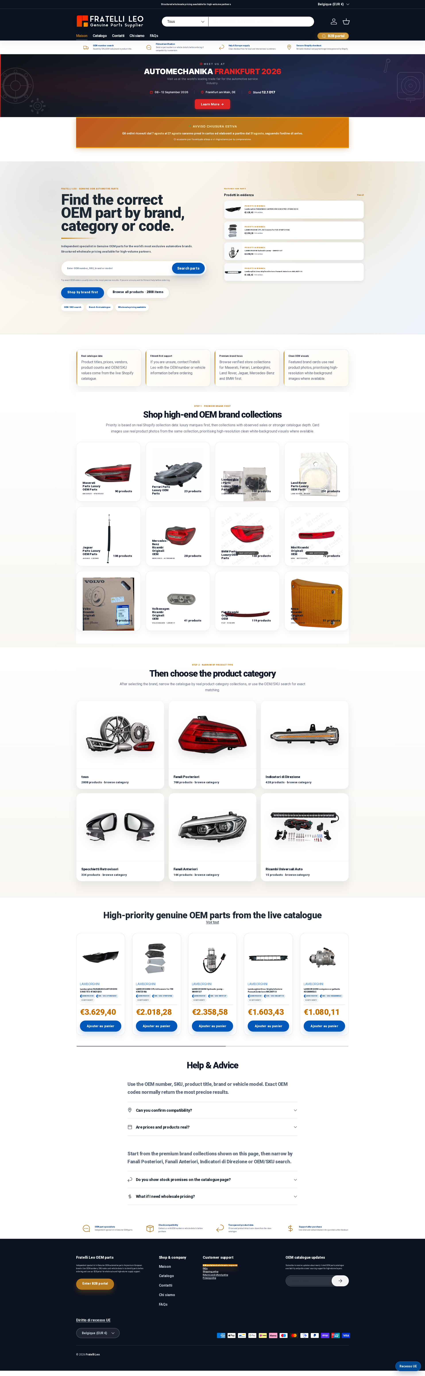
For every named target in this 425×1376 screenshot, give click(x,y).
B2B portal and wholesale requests (220, 1265)
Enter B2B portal (95, 1283)
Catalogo (100, 36)
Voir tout (212, 922)
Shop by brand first (82, 292)
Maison (81, 36)
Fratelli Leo (93, 1354)
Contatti (118, 36)
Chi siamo (137, 36)
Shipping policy (210, 1271)
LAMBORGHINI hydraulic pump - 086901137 (208, 990)
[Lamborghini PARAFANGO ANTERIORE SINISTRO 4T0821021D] (100, 957)
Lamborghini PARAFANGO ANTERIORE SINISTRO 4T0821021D (98, 990)
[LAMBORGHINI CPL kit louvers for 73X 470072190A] (156, 957)
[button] (346, 21)
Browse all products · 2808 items (138, 292)
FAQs (154, 36)
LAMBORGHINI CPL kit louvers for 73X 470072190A (154, 990)
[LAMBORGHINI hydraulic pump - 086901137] (212, 957)
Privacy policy (209, 1278)
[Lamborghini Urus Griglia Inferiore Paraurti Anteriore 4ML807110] (268, 957)
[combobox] (238, 21)
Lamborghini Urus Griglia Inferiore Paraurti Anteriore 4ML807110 (265, 990)
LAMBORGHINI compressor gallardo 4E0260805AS (322, 990)
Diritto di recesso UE (93, 1320)
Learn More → (212, 104)
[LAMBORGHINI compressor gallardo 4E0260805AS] (324, 957)
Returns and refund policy (215, 1275)
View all (360, 195)
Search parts (188, 268)
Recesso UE (408, 1366)
